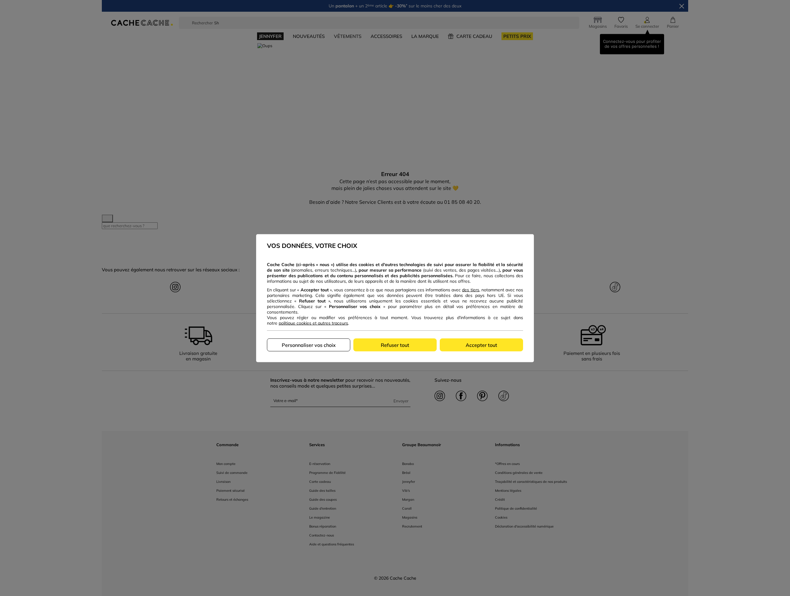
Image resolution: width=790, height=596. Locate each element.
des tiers (470, 289)
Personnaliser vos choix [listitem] (309, 345)
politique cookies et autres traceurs (313, 323)
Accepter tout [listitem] (481, 345)
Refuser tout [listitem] (395, 345)
